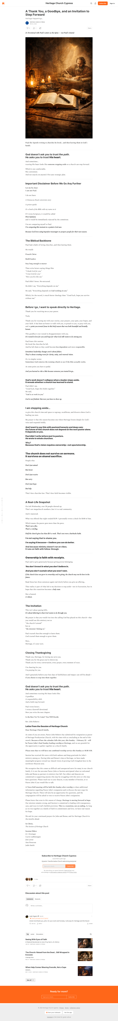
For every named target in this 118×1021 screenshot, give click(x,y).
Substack (50, 1017)
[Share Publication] (95, 3)
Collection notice (75, 1008)
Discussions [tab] (39, 934)
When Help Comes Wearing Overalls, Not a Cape (45, 967)
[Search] (91, 3)
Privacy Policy (73, 872)
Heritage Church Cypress (37, 22)
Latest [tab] (32, 934)
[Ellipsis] (91, 916)
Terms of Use (67, 870)
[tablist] (33, 899)
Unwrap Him (29, 957)
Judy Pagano (33, 916)
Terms (67, 1008)
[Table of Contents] (2, 510)
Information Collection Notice (58, 872)
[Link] (22, 155)
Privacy (61, 1008)
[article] (59, 943)
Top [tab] (28, 934)
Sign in (112, 3)
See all (29, 980)
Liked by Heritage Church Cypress (40, 918)
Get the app (68, 1012)
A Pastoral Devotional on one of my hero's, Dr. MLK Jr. (42, 942)
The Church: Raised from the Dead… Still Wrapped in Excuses (47, 953)
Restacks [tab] (37, 899)
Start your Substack (54, 1012)
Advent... (28, 970)
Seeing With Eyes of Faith (36, 939)
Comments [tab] (30, 899)
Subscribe (102, 3)
